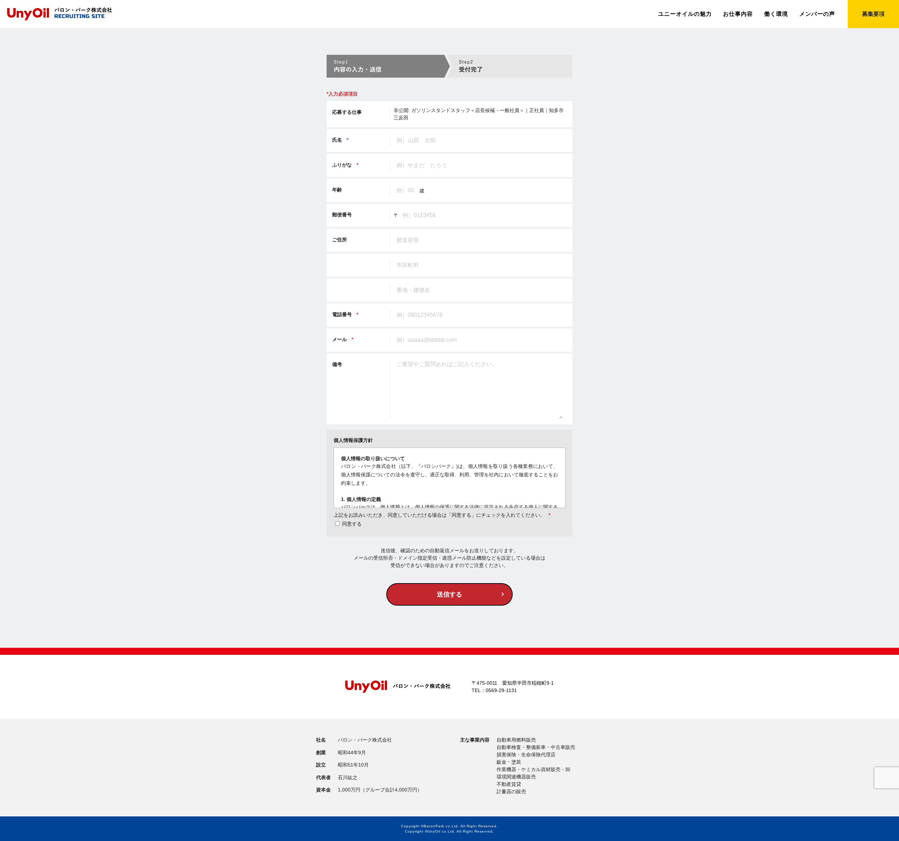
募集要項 (873, 14)
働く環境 (776, 14)
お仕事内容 (738, 14)
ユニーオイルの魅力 (685, 14)
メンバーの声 (817, 14)
